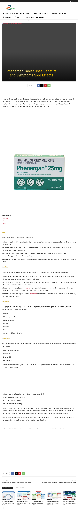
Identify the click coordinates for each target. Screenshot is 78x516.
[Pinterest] (73, 1)
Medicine (65, 499)
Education (5, 218)
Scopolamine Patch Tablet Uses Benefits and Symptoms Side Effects (59, 482)
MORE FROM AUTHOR (19, 488)
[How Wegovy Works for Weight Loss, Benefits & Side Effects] (23, 495)
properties (33, 294)
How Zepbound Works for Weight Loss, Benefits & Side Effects (8, 503)
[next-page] (5, 508)
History (5, 223)
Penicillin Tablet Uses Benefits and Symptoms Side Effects (16, 482)
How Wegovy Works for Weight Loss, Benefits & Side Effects (23, 503)
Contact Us (9, 1)
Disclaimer (22, 1)
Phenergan (27, 288)
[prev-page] (3, 508)
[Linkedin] (70, 1)
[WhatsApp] (49, 85)
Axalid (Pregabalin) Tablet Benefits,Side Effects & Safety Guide (69, 503)
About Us (3, 1)
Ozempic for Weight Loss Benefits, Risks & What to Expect (37, 503)
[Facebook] (67, 1)
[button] (74, 13)
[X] (75, 1)
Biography (5, 221)
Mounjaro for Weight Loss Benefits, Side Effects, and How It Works (53, 503)
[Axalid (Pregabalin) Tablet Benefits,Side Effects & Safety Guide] (69, 495)
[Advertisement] (48, 7)
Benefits (3, 21)
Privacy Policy (15, 1)
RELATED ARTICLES (7, 488)
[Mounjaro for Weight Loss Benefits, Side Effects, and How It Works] (54, 495)
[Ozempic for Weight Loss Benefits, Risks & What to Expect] (39, 495)
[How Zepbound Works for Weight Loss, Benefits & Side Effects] (8, 495)
